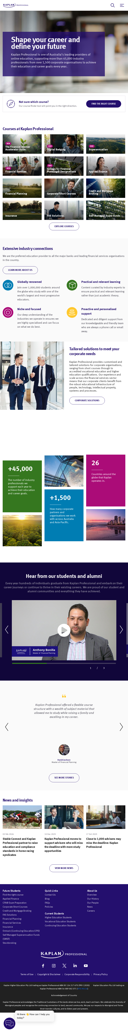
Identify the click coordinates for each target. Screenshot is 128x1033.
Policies (49, 907)
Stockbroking (9, 943)
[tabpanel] (64, 629)
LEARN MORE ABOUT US (20, 270)
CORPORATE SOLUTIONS (87, 400)
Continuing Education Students (60, 925)
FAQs (47, 903)
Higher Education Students (58, 917)
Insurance (8, 927)
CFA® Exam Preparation (14, 903)
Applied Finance (11, 899)
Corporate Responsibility (77, 974)
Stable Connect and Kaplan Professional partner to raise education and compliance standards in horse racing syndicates (20, 847)
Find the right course (13, 895)
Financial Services (12, 923)
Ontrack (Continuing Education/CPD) (21, 931)
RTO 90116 (83, 989)
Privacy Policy (101, 974)
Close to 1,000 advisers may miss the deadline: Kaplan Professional (103, 843)
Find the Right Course (104, 104)
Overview (92, 895)
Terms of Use (26, 974)
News (90, 907)
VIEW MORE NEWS (64, 868)
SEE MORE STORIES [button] (64, 778)
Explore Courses (64, 226)
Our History (93, 899)
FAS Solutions (10, 915)
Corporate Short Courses (15, 907)
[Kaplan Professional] (15, 5)
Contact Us (50, 895)
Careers (91, 911)
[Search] (112, 5)
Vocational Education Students (60, 921)
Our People (92, 903)
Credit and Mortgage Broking (17, 911)
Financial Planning (12, 919)
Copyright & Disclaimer (48, 974)
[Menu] (122, 5)
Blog (47, 899)
